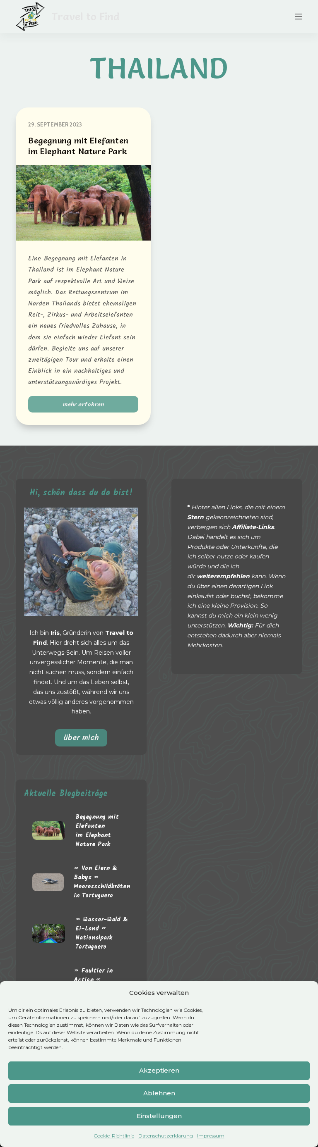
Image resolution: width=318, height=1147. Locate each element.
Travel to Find (85, 16)
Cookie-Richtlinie (114, 1136)
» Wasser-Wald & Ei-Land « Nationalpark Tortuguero (101, 933)
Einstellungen (159, 1116)
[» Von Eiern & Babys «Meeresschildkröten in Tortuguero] (48, 882)
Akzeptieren (159, 1070)
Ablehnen (159, 1093)
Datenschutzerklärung (165, 1136)
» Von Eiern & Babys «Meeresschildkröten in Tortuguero (102, 882)
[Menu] (298, 16)
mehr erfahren (89, 406)
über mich (81, 737)
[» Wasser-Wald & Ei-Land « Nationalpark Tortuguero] (48, 933)
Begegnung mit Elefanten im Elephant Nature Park (97, 830)
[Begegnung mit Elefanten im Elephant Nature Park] (83, 203)
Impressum (210, 1136)
